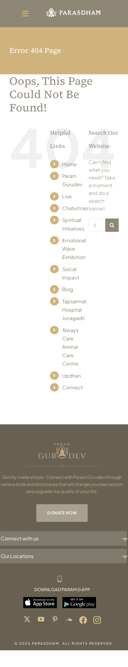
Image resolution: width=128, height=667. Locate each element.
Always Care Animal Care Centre (70, 347)
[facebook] (83, 620)
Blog (67, 289)
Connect (72, 387)
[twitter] (27, 620)
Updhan (71, 375)
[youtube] (41, 620)
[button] (64, 538)
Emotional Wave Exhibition (74, 248)
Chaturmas (75, 208)
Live (67, 196)
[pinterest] (55, 620)
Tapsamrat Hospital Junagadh (74, 309)
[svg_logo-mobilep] (73, 8)
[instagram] (97, 620)
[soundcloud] (69, 620)
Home (69, 164)
